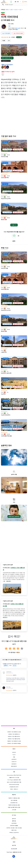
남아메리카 (14, 759)
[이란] (5, 155)
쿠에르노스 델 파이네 (14, 832)
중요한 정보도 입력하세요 (14, 516)
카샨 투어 (3, 394)
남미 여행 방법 (14, 800)
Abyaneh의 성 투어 (6, 198)
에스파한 (8, 434)
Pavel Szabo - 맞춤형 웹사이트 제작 (14, 852)
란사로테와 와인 (14, 802)
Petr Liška (8, 687)
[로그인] (14, 235)
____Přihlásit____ (11, 2)
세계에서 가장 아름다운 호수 (14, 736)
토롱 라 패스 (14, 830)
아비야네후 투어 (5, 177)
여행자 (14, 841)
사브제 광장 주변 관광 (6, 436)
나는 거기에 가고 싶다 (18, 33)
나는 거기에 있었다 (6, 33)
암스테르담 (14, 823)
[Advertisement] (14, 117)
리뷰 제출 (19, 37)
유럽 (14, 757)
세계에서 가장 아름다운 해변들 (14, 743)
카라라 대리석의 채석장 (14, 784)
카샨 (7, 371)
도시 (9, 40)
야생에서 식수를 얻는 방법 (14, 798)
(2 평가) (13, 37)
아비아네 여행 (4, 156)
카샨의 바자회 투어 (5, 415)
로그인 (14, 665)
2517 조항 (17, 28)
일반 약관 (14, 845)
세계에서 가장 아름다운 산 (14, 734)
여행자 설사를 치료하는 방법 (14, 807)
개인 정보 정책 (14, 848)
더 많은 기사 (14, 225)
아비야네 (8, 154)
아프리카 (14, 752)
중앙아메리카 (14, 766)
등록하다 (6, 665)
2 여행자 (17, 652)
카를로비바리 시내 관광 (14, 777)
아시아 (2, 154)
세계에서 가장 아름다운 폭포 (14, 738)
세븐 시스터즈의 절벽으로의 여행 (14, 782)
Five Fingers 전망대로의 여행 (14, 779)
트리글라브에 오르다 (14, 786)
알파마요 (14, 818)
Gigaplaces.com (4, 1)
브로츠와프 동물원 (14, 825)
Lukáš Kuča (8, 671)
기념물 (3, 40)
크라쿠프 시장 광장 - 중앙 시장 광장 (14, 827)
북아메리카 (14, 763)
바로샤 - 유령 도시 (14, 789)
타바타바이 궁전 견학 (6, 373)
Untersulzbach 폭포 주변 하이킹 (14, 775)
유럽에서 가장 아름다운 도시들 (14, 741)
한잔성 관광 (4, 219)
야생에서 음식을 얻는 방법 (14, 805)
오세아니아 (14, 761)
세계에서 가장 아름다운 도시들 (14, 731)
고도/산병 (14, 809)
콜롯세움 (14, 820)
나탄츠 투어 (4, 352)
